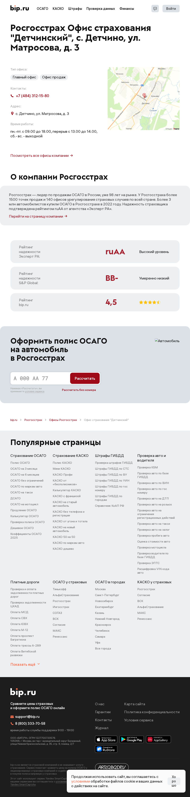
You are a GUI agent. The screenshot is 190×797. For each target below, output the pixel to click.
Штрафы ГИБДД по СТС (112, 468)
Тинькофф (59, 589)
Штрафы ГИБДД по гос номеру (111, 488)
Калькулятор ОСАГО (24, 516)
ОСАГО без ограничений (26, 480)
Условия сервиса (138, 720)
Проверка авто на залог (153, 529)
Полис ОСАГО (20, 462)
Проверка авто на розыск (154, 504)
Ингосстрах (61, 607)
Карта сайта (134, 704)
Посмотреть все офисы (39, 155)
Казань (99, 613)
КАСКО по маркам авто (68, 543)
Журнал (101, 727)
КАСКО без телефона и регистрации (68, 513)
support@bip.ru (27, 717)
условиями (80, 781)
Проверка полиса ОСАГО (27, 522)
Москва (100, 589)
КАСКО (58, 8)
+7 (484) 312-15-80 (32, 95)
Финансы (126, 8)
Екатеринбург (104, 607)
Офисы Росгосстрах (63, 420)
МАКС (57, 630)
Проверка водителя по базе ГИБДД (152, 555)
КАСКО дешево (63, 548)
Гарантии (103, 712)
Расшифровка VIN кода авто (153, 570)
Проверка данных (100, 8)
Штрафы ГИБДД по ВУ (111, 474)
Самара (100, 636)
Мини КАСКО (62, 468)
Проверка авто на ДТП (153, 498)
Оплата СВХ (18, 618)
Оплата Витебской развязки (23, 653)
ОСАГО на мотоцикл (24, 504)
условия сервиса (34, 391)
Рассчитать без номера (79, 390)
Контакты (103, 719)
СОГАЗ (57, 613)
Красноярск (103, 624)
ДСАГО (15, 498)
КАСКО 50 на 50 (64, 537)
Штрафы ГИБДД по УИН (112, 480)
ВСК (56, 619)
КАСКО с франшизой (67, 496)
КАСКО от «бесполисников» (65, 482)
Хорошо (174, 781)
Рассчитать (85, 378)
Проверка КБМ (147, 467)
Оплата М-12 (19, 630)
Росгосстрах (33, 420)
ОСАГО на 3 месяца (23, 468)
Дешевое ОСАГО (22, 528)
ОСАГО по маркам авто (26, 486)
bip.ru (13, 420)
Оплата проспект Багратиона (22, 637)
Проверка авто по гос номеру (152, 490)
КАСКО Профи (62, 474)
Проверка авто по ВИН (153, 483)
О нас (99, 704)
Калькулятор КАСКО (67, 490)
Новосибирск (104, 601)
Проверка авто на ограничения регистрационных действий (156, 514)
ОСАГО (42, 8)
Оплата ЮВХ (19, 624)
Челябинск (102, 630)
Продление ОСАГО (23, 510)
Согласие (59, 624)
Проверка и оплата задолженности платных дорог (27, 592)
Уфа (97, 642)
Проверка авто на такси (153, 523)
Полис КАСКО (62, 462)
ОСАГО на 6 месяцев (24, 474)
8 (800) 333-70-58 (30, 723)
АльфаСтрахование (66, 595)
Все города (103, 648)
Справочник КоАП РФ (109, 505)
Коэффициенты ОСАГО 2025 (26, 535)
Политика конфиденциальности (152, 712)
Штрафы (75, 8)
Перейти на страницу (36, 216)
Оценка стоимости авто (153, 541)
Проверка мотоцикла (151, 547)
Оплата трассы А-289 (25, 645)
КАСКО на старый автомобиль (65, 503)
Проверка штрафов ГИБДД (114, 462)
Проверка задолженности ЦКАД (28, 604)
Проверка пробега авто (153, 535)
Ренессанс (60, 636)
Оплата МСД (19, 612)
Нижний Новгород (107, 619)
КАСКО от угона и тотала (70, 521)
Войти (171, 8)
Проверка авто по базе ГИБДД (153, 475)
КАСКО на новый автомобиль (64, 529)
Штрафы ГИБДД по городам (108, 498)
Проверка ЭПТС (148, 563)
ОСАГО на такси (21, 492)
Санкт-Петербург (107, 595)
